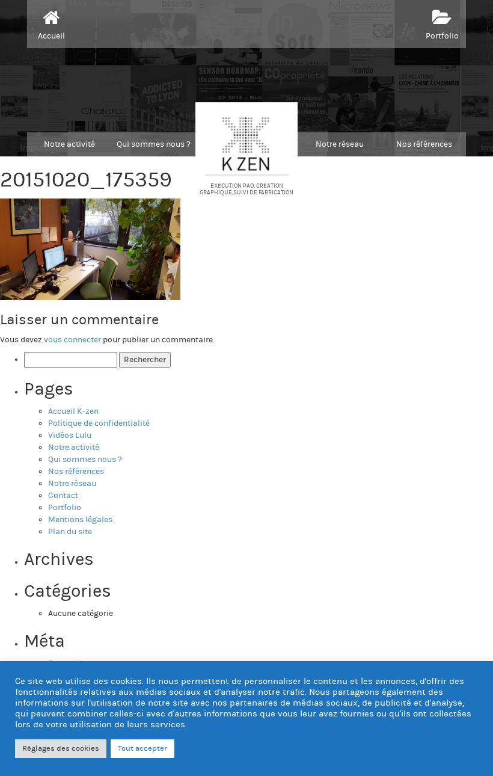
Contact (63, 495)
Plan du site (70, 532)
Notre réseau (340, 144)
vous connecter (72, 340)
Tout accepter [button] (142, 748)
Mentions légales (80, 520)
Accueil (51, 36)
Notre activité (69, 144)
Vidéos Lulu (69, 435)
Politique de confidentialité (99, 423)
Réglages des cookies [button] (60, 748)
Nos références (424, 144)
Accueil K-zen (73, 411)
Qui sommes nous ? (154, 144)
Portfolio (442, 36)
